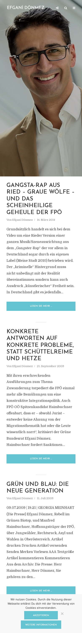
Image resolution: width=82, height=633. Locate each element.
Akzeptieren (41, 615)
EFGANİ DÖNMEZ (26, 8)
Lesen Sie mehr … (41, 306)
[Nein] (62, 613)
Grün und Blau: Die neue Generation (38, 488)
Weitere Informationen (41, 625)
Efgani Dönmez (22, 219)
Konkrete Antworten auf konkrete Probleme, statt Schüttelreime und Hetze (40, 345)
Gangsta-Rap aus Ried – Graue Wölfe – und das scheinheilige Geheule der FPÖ (41, 199)
